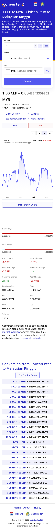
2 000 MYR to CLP (16, 482)
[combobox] (27, 58)
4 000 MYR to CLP (16, 487)
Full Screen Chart (27, 204)
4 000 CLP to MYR (16, 427)
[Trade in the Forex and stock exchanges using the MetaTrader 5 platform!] (43, 4)
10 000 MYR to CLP (16, 498)
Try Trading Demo (27, 375)
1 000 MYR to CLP (16, 477)
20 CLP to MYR (18, 396)
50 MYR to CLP (18, 462)
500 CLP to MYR (17, 411)
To (5, 65)
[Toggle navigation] (50, 4)
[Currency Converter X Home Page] (13, 5)
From (6, 52)
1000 (46, 46)
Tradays (18, 513)
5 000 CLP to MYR (16, 432)
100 (39, 46)
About (27, 507)
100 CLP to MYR (17, 406)
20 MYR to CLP (18, 457)
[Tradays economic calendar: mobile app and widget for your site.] (36, 4)
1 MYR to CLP (18, 442)
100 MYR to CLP (17, 467)
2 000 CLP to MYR (16, 422)
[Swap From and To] (47, 70)
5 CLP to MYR (18, 386)
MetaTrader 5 (38, 118)
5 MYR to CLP (18, 447)
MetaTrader (36, 513)
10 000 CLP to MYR (16, 437)
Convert (28, 81)
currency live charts (31, 338)
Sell (40, 125)
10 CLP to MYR (18, 391)
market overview (11, 331)
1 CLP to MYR (18, 381)
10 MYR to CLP (18, 452)
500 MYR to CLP (17, 472)
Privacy (37, 507)
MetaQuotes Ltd (36, 520)
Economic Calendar (16, 118)
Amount (7, 40)
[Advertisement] (27, 216)
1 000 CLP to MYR (16, 417)
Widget (34, 113)
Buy (15, 125)
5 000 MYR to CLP (16, 492)
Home (17, 507)
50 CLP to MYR (18, 401)
